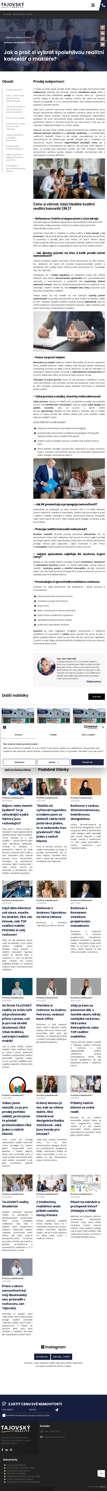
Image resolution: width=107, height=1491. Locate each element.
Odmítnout (19, 762)
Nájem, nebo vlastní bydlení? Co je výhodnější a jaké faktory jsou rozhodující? (17, 814)
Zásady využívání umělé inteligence (23, 1481)
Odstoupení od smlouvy (18, 1470)
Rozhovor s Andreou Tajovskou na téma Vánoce (51, 912)
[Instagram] (102, 38)
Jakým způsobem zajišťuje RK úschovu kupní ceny (15, 157)
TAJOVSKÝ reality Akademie (15, 1204)
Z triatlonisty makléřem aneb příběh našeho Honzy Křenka (48, 1208)
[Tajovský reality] (12, 5)
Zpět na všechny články (19, 37)
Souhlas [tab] (18, 735)
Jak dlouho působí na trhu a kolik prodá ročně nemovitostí (15, 109)
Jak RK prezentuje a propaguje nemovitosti (14, 138)
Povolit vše (87, 762)
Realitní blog (19, 14)
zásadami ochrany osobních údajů (34, 1415)
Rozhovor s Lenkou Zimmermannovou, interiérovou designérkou (85, 812)
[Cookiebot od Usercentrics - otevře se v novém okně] (86, 727)
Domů (8, 14)
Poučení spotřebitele (16, 1465)
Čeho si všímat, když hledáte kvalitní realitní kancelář (15, 98)
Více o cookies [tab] (88, 735)
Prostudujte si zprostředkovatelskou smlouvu (15, 168)
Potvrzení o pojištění (16, 1473)
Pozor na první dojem (15, 118)
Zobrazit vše (96, 697)
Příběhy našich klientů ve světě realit (83, 1107)
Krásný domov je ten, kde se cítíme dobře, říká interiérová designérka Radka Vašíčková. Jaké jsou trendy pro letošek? (50, 1118)
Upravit (52, 762)
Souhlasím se (11, 1415)
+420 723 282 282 (51, 1431)
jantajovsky (42, 1356)
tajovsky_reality (61, 1356)
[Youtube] (102, 44)
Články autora (94, 681)
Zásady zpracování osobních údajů (23, 1476)
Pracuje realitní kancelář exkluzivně (14, 147)
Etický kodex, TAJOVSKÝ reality (21, 1467)
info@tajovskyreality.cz (54, 1437)
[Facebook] (102, 27)
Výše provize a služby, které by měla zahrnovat (15, 126)
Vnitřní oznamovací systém (20, 1479)
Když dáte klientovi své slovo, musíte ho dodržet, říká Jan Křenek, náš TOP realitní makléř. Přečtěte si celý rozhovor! (17, 921)
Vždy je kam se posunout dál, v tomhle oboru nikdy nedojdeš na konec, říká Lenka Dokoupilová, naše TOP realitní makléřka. (85, 1020)
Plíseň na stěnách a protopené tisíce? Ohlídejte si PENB (85, 1206)
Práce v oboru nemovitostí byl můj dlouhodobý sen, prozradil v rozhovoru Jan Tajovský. (14, 1297)
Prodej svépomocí (14, 90)
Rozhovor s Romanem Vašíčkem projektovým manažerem (80, 917)
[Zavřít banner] (103, 727)
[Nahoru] (101, 1474)
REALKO (102, 1487)
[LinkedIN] (102, 33)
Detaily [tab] (53, 735)
